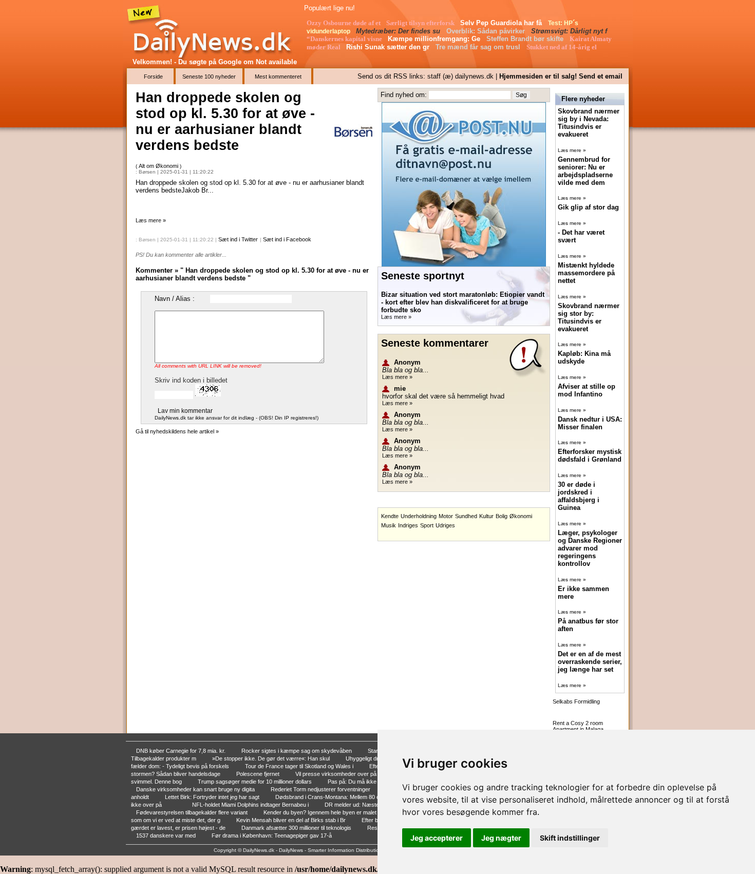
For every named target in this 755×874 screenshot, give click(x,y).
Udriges (445, 525)
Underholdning (419, 516)
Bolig (501, 516)
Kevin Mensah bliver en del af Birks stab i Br (291, 820)
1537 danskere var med (166, 835)
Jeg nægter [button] (501, 837)
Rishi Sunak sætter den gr (388, 47)
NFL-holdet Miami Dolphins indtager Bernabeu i (251, 805)
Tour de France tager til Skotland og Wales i (300, 766)
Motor (446, 516)
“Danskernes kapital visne (345, 39)
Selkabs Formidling (576, 701)
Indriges (408, 525)
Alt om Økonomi (159, 166)
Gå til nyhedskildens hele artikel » (177, 431)
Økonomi (520, 516)
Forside (153, 76)
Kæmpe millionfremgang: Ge (435, 39)
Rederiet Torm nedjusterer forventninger (321, 789)
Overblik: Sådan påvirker (486, 31)
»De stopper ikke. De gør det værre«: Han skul (271, 758)
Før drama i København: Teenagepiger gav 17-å (272, 835)
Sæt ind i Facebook (287, 239)
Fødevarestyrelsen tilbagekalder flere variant (192, 812)
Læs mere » (151, 220)
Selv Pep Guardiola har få (502, 23)
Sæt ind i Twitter (238, 239)
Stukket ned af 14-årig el (562, 47)
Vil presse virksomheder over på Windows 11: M (356, 774)
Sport (426, 525)
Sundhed (466, 516)
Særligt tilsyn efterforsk (421, 23)
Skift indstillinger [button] (570, 837)
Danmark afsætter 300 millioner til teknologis (297, 828)
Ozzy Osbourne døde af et (344, 23)
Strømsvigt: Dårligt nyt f (570, 31)
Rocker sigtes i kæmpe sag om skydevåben (297, 751)
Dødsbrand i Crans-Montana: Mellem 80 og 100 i (336, 797)
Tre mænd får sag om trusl (479, 47)
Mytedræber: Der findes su (399, 31)
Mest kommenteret (278, 76)
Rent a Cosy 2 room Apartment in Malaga (578, 726)
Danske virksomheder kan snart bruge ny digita (196, 789)
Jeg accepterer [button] (436, 837)
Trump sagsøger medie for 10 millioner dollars (255, 781)
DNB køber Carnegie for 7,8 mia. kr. (181, 751)
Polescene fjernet (258, 774)
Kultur (486, 516)
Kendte (390, 516)
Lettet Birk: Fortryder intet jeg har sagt (213, 797)
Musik (388, 525)
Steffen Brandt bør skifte (525, 39)
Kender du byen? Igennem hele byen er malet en (324, 812)
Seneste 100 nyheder (209, 76)
